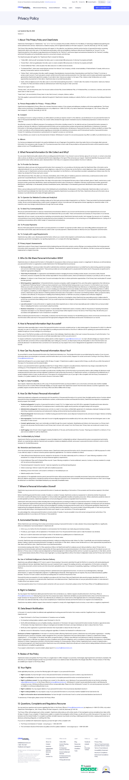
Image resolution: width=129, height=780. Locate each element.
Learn (70, 7)
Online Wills (62, 742)
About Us (48, 742)
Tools (75, 751)
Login (109, 2)
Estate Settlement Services (64, 752)
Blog (75, 742)
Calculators (77, 746)
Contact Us (82, 2)
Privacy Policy (98, 742)
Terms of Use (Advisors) (101, 748)
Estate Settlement (54, 7)
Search (74, 2)
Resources (77, 744)
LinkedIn (87, 744)
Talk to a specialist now (103, 7)
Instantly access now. (50, 2)
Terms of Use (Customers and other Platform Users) (102, 744)
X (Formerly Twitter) (87, 748)
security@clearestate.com (64, 648)
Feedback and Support (24, 747)
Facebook (87, 742)
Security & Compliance (101, 752)
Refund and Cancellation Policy (101, 755)
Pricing (64, 7)
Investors (48, 746)
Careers (48, 744)
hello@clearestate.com (24, 742)
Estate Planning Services (63, 744)
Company (78, 7)
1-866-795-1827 (22, 745)
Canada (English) (92, 2)
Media (47, 754)
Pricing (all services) (64, 759)
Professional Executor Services (64, 748)
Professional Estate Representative (65, 756)
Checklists (77, 748)
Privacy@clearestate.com (25, 358)
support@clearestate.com (73, 339)
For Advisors (102, 2)
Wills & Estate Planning (40, 7)
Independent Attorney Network (49, 750)
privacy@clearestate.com (58, 682)
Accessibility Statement (101, 750)
